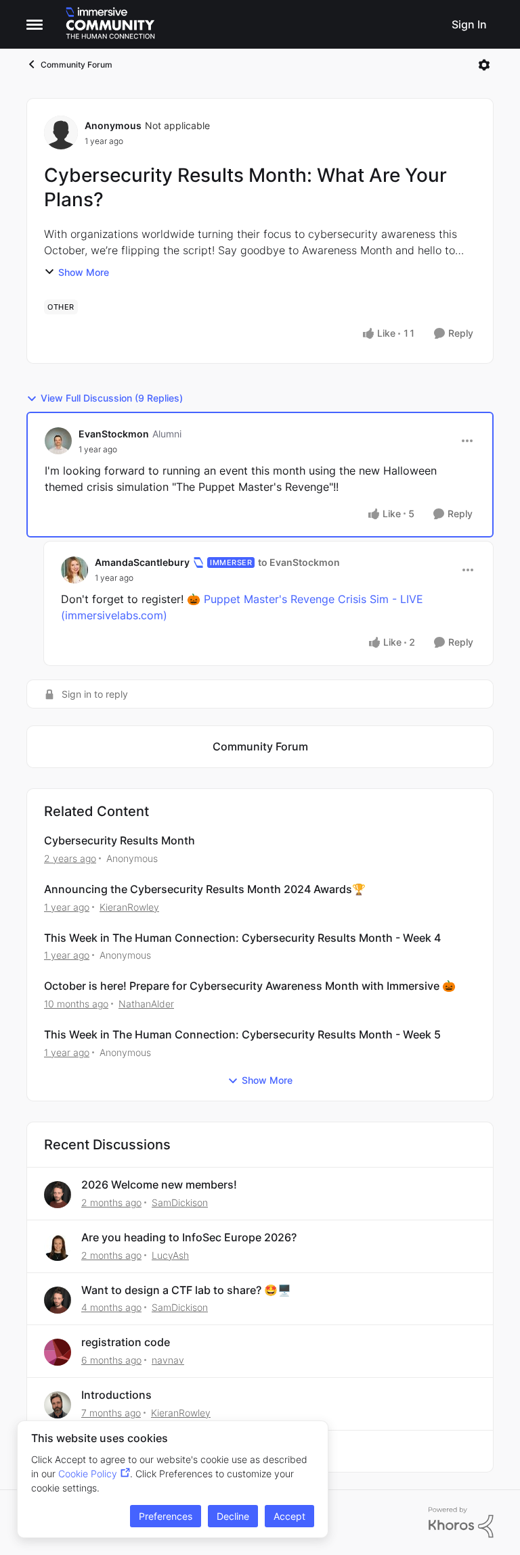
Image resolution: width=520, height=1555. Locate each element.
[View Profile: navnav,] (57, 1352)
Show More (83, 272)
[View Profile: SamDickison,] (57, 1194)
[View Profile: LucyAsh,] (57, 1247)
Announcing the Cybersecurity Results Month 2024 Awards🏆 (205, 889)
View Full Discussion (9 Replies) (112, 398)
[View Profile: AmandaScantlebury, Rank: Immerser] (74, 569)
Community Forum (76, 64)
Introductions (116, 1395)
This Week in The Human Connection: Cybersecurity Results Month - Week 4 (242, 937)
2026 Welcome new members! (159, 1184)
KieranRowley (129, 907)
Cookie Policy (87, 1473)
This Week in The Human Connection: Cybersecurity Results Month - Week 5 (242, 1034)
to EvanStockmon (299, 562)
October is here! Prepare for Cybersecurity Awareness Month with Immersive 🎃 (250, 985)
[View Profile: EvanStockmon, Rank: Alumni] (58, 440)
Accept (289, 1516)
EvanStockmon (114, 433)
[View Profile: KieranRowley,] (57, 1404)
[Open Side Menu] (34, 24)
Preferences (165, 1516)
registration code (125, 1342)
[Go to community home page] (110, 24)
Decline (233, 1516)
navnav (168, 1360)
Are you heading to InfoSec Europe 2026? (189, 1237)
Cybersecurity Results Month (119, 840)
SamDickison (180, 1202)
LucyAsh (170, 1255)
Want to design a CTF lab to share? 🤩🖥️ (186, 1290)
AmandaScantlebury (142, 562)
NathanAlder (146, 1003)
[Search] (433, 24)
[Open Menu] (484, 64)
